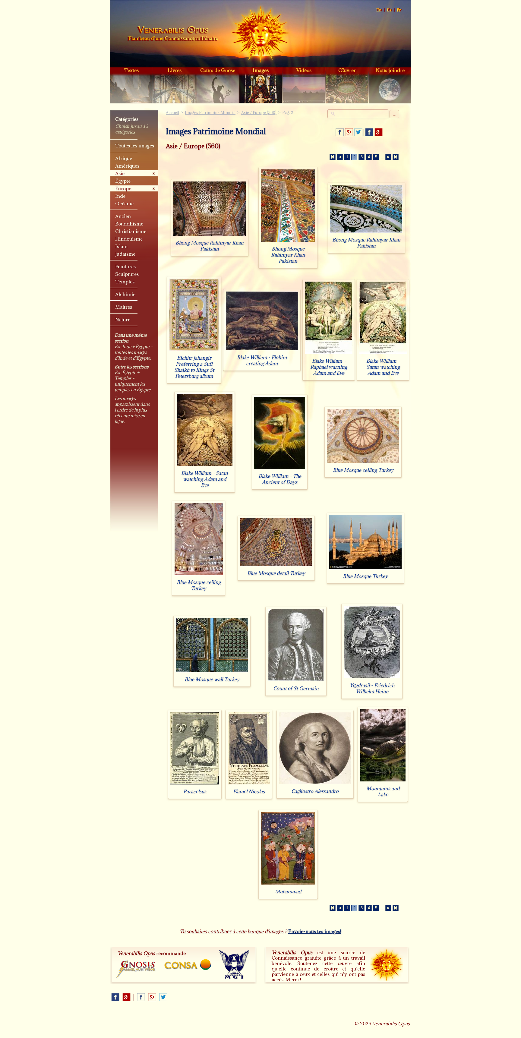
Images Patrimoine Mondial (210, 112)
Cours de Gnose (217, 70)
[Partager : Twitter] (358, 132)
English (379, 10)
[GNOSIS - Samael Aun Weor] (136, 969)
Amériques (127, 166)
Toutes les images (134, 146)
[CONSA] (187, 964)
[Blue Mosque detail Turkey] (276, 566)
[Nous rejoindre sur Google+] (378, 132)
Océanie (124, 203)
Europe (123, 188)
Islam (121, 246)
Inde (120, 196)
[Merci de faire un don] (386, 964)
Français (399, 10)
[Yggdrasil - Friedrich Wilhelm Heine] (372, 678)
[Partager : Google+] (349, 132)
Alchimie (125, 294)
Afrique (123, 158)
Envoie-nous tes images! (314, 931)
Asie (120, 173)
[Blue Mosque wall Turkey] (212, 672)
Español (389, 10)
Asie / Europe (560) (258, 112)
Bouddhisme (129, 224)
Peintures (125, 266)
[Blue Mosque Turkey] (365, 569)
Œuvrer (347, 70)
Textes (131, 70)
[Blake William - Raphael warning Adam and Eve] (328, 353)
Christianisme (130, 231)
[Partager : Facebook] (340, 132)
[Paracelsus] (194, 784)
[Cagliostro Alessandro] (315, 784)
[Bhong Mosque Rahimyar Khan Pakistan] (209, 235)
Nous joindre (390, 70)
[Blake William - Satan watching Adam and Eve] (383, 353)
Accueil (172, 34)
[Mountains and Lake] (383, 781)
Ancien (123, 216)
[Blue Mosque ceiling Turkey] (363, 462)
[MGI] (234, 964)
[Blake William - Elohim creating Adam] (262, 350)
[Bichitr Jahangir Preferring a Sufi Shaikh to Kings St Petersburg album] (194, 350)
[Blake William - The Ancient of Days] (279, 468)
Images (261, 70)
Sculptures (127, 274)
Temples (124, 282)
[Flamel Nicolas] (249, 784)
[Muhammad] (288, 884)
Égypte (123, 181)
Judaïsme (125, 254)
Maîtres (123, 307)
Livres (175, 70)
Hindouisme (129, 239)
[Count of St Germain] (296, 681)
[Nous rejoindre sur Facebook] (369, 132)
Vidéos (303, 70)
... (394, 114)
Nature (122, 320)
